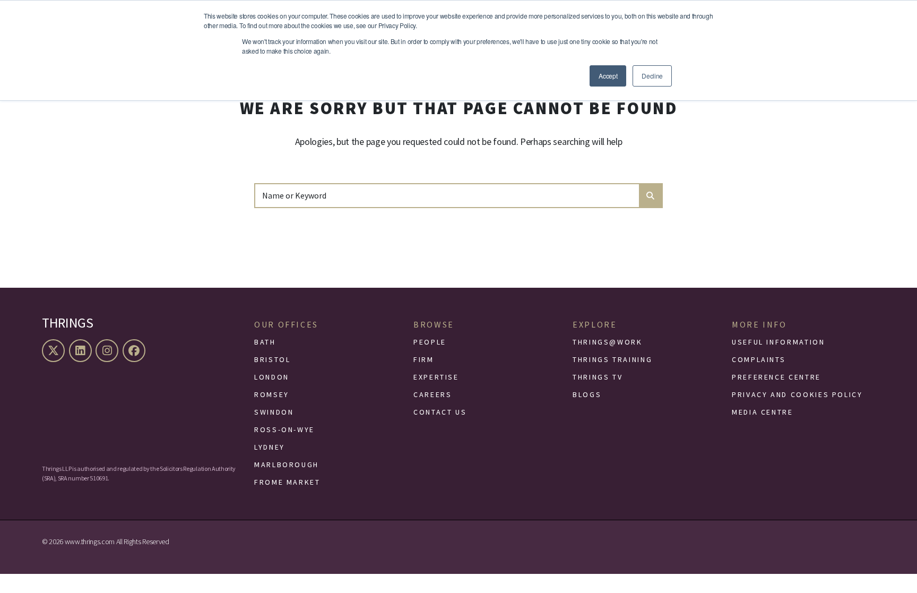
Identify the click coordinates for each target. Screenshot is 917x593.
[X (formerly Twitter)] (54, 350)
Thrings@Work (608, 342)
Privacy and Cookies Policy (797, 394)
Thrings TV (597, 377)
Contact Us (439, 412)
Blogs (587, 394)
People (429, 342)
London (271, 377)
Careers (432, 394)
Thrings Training (612, 359)
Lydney (269, 447)
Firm (423, 359)
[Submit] (650, 195)
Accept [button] (608, 75)
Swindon (273, 412)
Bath (265, 342)
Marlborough (286, 464)
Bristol (272, 359)
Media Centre (762, 412)
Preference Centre (776, 377)
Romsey (271, 394)
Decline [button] (652, 75)
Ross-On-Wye (284, 429)
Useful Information (778, 342)
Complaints (758, 359)
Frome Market (287, 482)
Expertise (436, 377)
